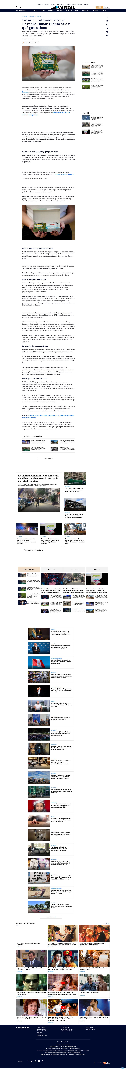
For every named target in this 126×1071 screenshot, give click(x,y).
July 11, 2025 (44, 178)
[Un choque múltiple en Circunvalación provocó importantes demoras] (51, 849)
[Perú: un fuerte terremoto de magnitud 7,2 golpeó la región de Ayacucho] (51, 662)
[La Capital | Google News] (42, 1061)
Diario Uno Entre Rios (42, 1030)
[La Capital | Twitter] (31, 1061)
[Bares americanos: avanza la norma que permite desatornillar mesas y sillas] (51, 763)
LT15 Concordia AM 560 (66, 1030)
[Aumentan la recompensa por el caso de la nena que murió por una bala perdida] (51, 806)
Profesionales (60, 4)
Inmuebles (40, 4)
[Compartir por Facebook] (107, 17)
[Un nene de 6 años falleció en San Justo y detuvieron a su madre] (51, 720)
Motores (47, 4)
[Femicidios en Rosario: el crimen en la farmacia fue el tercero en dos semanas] (51, 864)
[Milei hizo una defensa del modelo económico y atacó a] (51, 634)
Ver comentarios (48, 458)
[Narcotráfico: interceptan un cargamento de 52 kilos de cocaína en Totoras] (74, 597)
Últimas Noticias (21, 10)
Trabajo (53, 4)
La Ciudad (31, 16)
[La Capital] (63, 7)
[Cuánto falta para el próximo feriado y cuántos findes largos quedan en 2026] (51, 893)
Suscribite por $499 (99, 7)
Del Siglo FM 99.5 (89, 1027)
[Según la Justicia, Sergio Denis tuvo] (51, 691)
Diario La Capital (41, 1027)
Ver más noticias (50, 916)
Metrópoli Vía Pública (42, 1035)
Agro (76, 10)
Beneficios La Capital (77, 4)
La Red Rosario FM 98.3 (67, 1029)
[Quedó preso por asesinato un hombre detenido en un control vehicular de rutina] (51, 749)
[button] (17, 7)
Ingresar (106, 7)
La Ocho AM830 (65, 1027)
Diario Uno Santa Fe (42, 1029)
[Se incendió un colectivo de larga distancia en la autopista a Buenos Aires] (75, 509)
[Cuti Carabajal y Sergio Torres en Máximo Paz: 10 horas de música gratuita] (51, 734)
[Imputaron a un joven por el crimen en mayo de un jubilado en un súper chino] (74, 610)
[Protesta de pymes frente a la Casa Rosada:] (51, 878)
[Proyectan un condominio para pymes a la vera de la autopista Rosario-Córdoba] (63, 442)
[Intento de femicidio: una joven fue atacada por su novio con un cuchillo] (93, 67)
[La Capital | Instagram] (35, 1061)
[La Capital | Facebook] (28, 1061)
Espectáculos (85, 10)
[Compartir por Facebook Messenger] (107, 31)
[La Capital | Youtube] (38, 1061)
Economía (60, 10)
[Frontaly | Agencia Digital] (105, 1063)
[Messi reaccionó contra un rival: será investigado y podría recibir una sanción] (29, 602)
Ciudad (35, 10)
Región (43, 10)
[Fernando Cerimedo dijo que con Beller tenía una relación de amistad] (51, 706)
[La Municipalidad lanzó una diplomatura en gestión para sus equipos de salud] (51, 835)
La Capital (24, 16)
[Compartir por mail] (107, 35)
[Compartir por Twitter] (107, 20)
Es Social (103, 10)
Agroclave (39, 1032)
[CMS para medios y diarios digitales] (97, 1063)
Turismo (86, 4)
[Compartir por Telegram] (107, 28)
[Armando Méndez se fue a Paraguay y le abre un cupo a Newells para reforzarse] (93, 87)
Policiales (69, 10)
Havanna (39, 16)
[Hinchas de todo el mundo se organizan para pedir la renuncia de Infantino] (51, 648)
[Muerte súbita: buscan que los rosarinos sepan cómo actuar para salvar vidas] (51, 821)
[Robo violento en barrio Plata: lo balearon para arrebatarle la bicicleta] (51, 792)
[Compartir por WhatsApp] (107, 24)
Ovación (50, 10)
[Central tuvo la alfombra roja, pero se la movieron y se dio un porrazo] (93, 80)
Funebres (68, 4)
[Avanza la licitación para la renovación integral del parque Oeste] (51, 907)
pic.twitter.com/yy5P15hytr (64, 174)
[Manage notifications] (122, 1068)
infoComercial (40, 1034)
